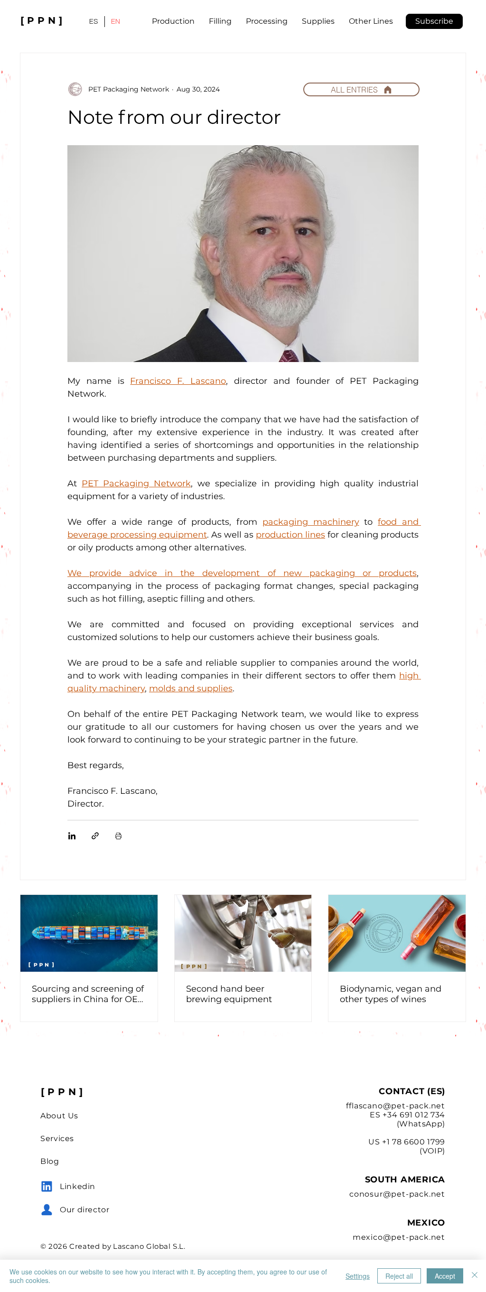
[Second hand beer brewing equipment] (243, 933)
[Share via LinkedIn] (71, 835)
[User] (46, 1186)
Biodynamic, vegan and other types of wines (390, 994)
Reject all (399, 1276)
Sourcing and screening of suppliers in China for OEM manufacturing (89, 994)
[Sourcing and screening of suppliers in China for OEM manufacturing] (89, 933)
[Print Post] (118, 835)
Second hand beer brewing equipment (229, 994)
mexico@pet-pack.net (399, 1237)
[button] (434, 21)
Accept (445, 1276)
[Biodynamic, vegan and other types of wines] (397, 933)
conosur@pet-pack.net (397, 1194)
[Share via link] (95, 835)
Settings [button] (358, 1276)
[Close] (474, 1275)
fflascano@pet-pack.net (395, 1105)
